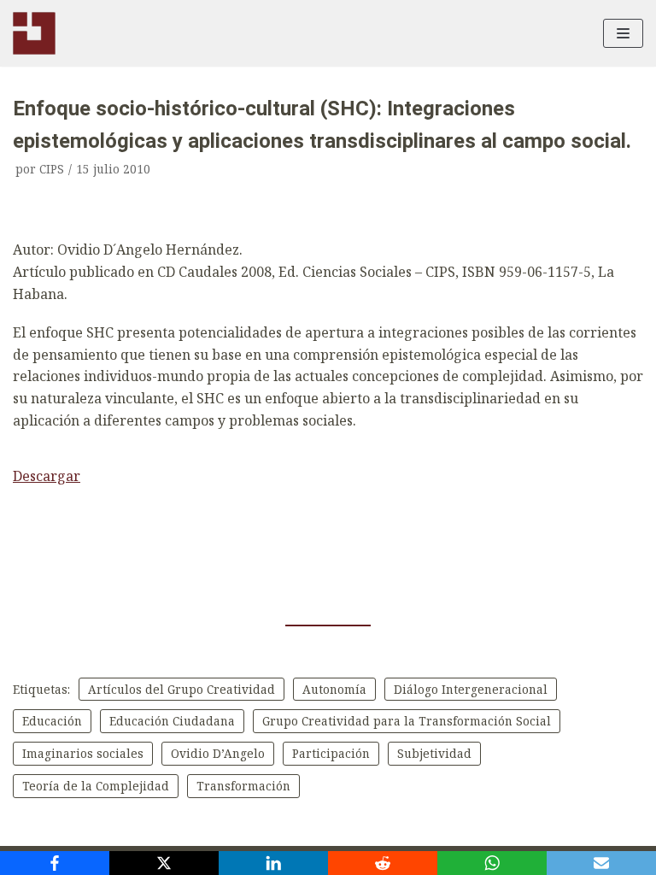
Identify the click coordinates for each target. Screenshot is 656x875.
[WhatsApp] (492, 863)
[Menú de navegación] (623, 33)
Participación (331, 753)
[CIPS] (34, 33)
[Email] (601, 863)
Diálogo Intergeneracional (471, 689)
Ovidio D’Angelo (218, 753)
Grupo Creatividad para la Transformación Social (406, 721)
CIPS (51, 169)
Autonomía (334, 689)
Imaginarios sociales (83, 753)
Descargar (46, 476)
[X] (164, 863)
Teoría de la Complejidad (95, 786)
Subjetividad (434, 753)
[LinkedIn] (273, 863)
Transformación (243, 786)
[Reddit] (382, 863)
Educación (52, 721)
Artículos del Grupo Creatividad (181, 689)
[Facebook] (54, 863)
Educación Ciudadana (172, 721)
